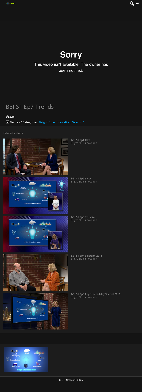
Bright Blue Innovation (55, 122)
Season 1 (78, 122)
